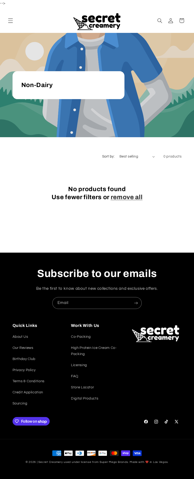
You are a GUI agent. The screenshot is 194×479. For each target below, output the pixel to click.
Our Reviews (23, 348)
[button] (10, 20)
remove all (127, 197)
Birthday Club (24, 359)
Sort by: (108, 156)
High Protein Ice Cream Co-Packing (93, 351)
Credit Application (28, 392)
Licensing (79, 365)
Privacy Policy (24, 370)
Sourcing (20, 403)
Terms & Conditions (28, 381)
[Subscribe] (136, 303)
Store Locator (82, 387)
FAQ (74, 376)
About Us (20, 336)
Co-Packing (81, 336)
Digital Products (84, 398)
